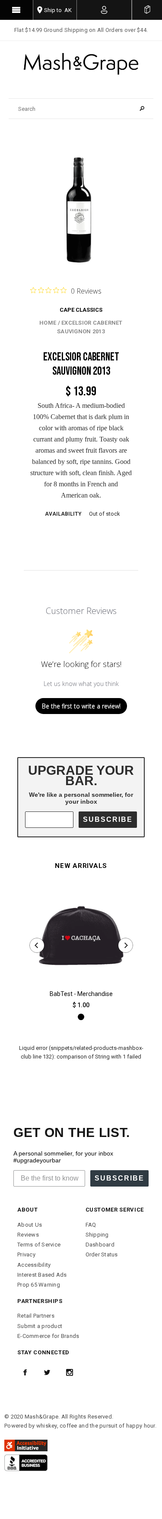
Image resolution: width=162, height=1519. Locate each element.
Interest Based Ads (42, 1275)
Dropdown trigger (104, 10)
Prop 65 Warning (38, 1284)
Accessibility (34, 1265)
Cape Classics (81, 310)
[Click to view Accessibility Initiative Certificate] (26, 1445)
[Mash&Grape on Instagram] (69, 1372)
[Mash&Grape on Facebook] (25, 1372)
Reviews (28, 1234)
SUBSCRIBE (108, 819)
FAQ (91, 1224)
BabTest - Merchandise (81, 993)
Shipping (97, 1234)
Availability (63, 514)
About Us (29, 1224)
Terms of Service (38, 1244)
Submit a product (39, 1326)
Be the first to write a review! (81, 706)
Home (47, 322)
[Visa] (26, 1462)
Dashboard (100, 1244)
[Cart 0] (147, 10)
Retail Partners (35, 1315)
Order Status (102, 1254)
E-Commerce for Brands (48, 1336)
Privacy (26, 1254)
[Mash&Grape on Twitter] (47, 1372)
